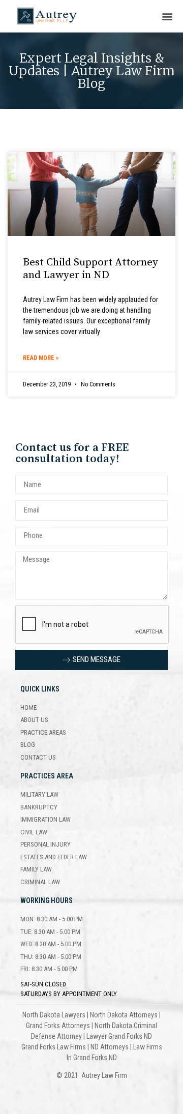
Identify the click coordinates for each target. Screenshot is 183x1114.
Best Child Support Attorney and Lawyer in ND (90, 269)
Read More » (40, 358)
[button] (167, 16)
